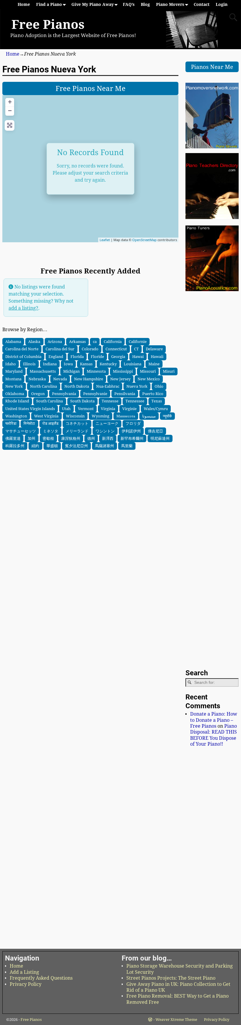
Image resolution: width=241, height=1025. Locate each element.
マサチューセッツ (20, 431)
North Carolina (43, 386)
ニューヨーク (107, 423)
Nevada (60, 379)
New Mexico (149, 379)
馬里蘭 (127, 445)
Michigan (71, 371)
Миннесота (125, 416)
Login (221, 4)
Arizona (55, 341)
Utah (66, 408)
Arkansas (77, 341)
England (55, 356)
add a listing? (23, 308)
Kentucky (108, 363)
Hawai (138, 356)
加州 (31, 438)
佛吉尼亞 (155, 431)
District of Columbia (23, 356)
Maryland (14, 371)
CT (136, 348)
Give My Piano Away (92, 4)
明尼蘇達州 (160, 438)
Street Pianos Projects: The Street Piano (170, 978)
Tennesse (110, 401)
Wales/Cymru (156, 408)
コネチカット (77, 423)
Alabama (13, 341)
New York (14, 386)
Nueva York (137, 386)
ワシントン (105, 431)
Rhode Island (17, 401)
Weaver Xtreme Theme (176, 1019)
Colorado (90, 348)
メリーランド (77, 431)
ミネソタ (50, 431)
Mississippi (123, 371)
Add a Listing (24, 972)
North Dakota (76, 386)
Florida (77, 356)
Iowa (68, 363)
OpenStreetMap (144, 240)
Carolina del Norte (22, 348)
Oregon (38, 393)
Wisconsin (75, 416)
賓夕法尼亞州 (76, 445)
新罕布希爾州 (131, 438)
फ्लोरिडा (10, 423)
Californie (138, 341)
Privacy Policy (25, 984)
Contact (202, 4)
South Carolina (49, 401)
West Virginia (46, 416)
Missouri (148, 371)
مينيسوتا (149, 416)
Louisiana (132, 363)
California (113, 341)
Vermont (86, 408)
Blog (145, 4)
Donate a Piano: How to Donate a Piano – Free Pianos (213, 720)
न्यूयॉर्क (167, 416)
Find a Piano (49, 4)
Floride (97, 356)
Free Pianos (47, 24)
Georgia (118, 356)
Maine (154, 363)
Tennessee (134, 401)
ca (95, 341)
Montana (13, 379)
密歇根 (48, 438)
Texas (156, 401)
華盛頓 (52, 445)
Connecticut (116, 348)
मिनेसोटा (29, 423)
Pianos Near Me (212, 67)
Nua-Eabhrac (107, 386)
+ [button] (10, 101)
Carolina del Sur (60, 348)
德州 (91, 438)
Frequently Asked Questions (41, 978)
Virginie (129, 408)
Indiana (50, 363)
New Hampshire (88, 379)
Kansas (86, 363)
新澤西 (107, 438)
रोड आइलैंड (50, 423)
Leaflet (105, 240)
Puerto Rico (152, 393)
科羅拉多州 (14, 445)
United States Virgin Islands (30, 408)
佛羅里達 (13, 438)
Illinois (29, 363)
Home (24, 4)
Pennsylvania (64, 393)
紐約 (35, 445)
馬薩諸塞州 (104, 445)
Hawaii (157, 356)
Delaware (154, 348)
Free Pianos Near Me (90, 88)
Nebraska (37, 379)
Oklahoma (14, 393)
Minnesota (96, 371)
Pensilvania (124, 393)
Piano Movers (170, 4)
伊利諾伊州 (131, 431)
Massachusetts (43, 371)
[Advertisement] (90, 485)
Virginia (108, 408)
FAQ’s (129, 4)
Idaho (10, 363)
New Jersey (120, 379)
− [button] (10, 110)
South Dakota (82, 401)
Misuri (169, 371)
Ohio (159, 386)
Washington (16, 416)
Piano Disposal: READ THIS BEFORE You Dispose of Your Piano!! (213, 735)
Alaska (34, 341)
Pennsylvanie (95, 393)
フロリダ (133, 423)
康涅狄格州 (70, 438)
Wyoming (100, 416)
